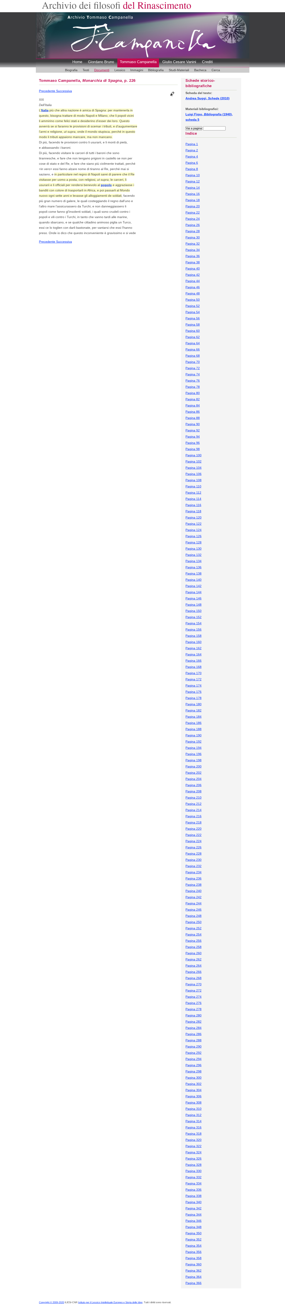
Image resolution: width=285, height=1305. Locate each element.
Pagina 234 (193, 872)
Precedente (47, 91)
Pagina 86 (192, 411)
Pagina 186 (193, 723)
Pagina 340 (193, 1202)
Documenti (101, 70)
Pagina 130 (193, 548)
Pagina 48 (192, 293)
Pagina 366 (193, 1283)
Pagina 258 (193, 947)
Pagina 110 (193, 486)
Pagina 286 (193, 1034)
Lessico (119, 70)
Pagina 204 (193, 779)
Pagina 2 (191, 150)
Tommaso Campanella (138, 62)
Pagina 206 (193, 785)
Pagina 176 (193, 692)
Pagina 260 (193, 953)
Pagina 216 (193, 816)
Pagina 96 (192, 443)
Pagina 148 (193, 604)
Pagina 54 (192, 312)
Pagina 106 (193, 474)
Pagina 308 (193, 1102)
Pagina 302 (193, 1084)
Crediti (207, 62)
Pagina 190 (193, 735)
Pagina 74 (192, 374)
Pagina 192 (193, 741)
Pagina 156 (193, 629)
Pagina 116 (193, 505)
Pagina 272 (193, 990)
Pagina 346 (193, 1221)
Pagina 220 (193, 828)
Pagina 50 (192, 299)
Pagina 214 (193, 810)
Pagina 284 (193, 1028)
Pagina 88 (192, 418)
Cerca (216, 70)
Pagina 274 (193, 996)
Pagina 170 (193, 673)
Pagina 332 (193, 1177)
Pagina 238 (193, 884)
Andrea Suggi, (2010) (207, 98)
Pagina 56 (192, 318)
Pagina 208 (193, 791)
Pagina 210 (193, 797)
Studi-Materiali (179, 70)
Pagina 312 (193, 1115)
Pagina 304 (193, 1090)
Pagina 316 (193, 1127)
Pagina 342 (193, 1208)
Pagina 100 (193, 455)
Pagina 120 (193, 517)
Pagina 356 (193, 1252)
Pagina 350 (193, 1233)
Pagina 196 (193, 754)
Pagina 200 (193, 766)
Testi (86, 70)
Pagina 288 (193, 1040)
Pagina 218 (193, 822)
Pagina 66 (192, 349)
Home (77, 62)
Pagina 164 (193, 654)
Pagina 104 (193, 467)
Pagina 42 (192, 275)
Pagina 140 (193, 579)
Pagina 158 (193, 635)
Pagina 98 (192, 449)
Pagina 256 (193, 940)
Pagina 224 (193, 841)
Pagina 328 (193, 1165)
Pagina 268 (193, 978)
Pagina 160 (193, 642)
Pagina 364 (193, 1277)
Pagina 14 (192, 187)
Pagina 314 (193, 1121)
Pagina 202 (193, 772)
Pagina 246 (193, 909)
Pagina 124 (193, 530)
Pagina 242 (193, 897)
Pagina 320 (193, 1140)
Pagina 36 (192, 256)
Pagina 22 (192, 212)
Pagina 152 (193, 617)
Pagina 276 (193, 1003)
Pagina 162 (193, 648)
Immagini (136, 70)
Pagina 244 (193, 903)
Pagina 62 (192, 337)
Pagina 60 (192, 331)
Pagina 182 (193, 710)
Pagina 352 (193, 1239)
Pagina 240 (193, 891)
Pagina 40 (192, 268)
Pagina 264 (193, 965)
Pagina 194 (193, 748)
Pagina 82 (192, 399)
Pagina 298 (193, 1071)
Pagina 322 (193, 1146)
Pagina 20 (192, 206)
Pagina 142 (193, 586)
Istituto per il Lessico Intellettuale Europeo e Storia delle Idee (110, 1302)
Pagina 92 (192, 430)
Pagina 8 (191, 169)
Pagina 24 (192, 219)
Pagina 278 (193, 1009)
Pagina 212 (193, 804)
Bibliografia (156, 70)
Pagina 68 (192, 355)
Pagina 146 (193, 598)
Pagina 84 (192, 405)
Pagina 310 (193, 1109)
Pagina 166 (193, 660)
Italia (45, 110)
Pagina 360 (193, 1264)
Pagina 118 (193, 511)
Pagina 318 (193, 1133)
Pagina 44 (192, 281)
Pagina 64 (192, 343)
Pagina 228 (193, 853)
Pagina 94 (192, 436)
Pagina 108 (193, 480)
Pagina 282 (193, 1021)
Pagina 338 (193, 1196)
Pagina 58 (192, 324)
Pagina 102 (193, 461)
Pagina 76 (192, 380)
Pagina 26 (192, 225)
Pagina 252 (193, 928)
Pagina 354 (193, 1245)
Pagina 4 (191, 156)
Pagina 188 (193, 729)
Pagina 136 (193, 567)
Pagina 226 (193, 847)
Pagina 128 (193, 542)
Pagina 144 (193, 592)
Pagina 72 (192, 368)
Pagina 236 (193, 878)
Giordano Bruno (101, 62)
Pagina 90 (192, 424)
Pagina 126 (193, 536)
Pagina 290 (193, 1046)
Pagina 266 (193, 972)
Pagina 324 (193, 1152)
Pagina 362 (193, 1270)
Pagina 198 (193, 760)
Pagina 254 (193, 934)
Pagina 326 (193, 1158)
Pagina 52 (192, 306)
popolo (106, 185)
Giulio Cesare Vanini (179, 62)
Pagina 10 (192, 175)
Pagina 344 (193, 1214)
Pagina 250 (193, 922)
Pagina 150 (193, 611)
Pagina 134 (193, 561)
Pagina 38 (192, 262)
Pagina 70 (192, 362)
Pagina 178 (193, 698)
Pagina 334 (193, 1183)
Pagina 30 (192, 237)
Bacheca (200, 70)
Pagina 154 (193, 623)
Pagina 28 (192, 231)
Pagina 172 (193, 679)
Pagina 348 (193, 1227)
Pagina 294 (193, 1059)
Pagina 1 (191, 144)
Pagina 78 (192, 387)
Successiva (64, 91)
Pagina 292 (193, 1052)
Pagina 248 (193, 916)
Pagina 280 (193, 1015)
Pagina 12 (192, 181)
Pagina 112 (193, 492)
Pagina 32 (192, 243)
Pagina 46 (192, 287)
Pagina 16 (192, 194)
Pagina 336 (193, 1189)
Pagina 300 (193, 1077)
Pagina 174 (193, 685)
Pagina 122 (193, 523)
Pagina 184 (193, 716)
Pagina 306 (193, 1096)
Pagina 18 (192, 200)
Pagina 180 (193, 704)
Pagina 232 (193, 866)
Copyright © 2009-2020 (51, 1302)
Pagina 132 (193, 555)
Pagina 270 (193, 984)
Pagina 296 (193, 1065)
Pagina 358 (193, 1258)
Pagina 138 (193, 573)
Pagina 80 (192, 393)
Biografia (71, 70)
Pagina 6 (191, 162)
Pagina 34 (192, 250)
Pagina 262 (193, 959)
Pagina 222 (193, 835)
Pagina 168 (193, 667)
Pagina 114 (193, 499)
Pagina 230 (193, 860)
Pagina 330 (193, 1171)
